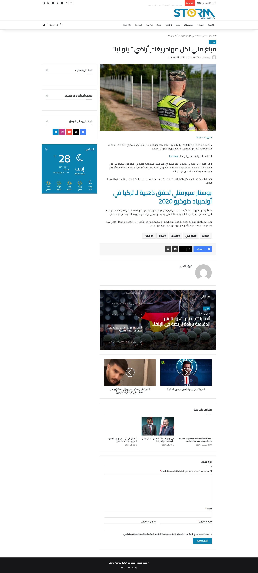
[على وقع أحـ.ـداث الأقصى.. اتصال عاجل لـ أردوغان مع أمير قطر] (158, 426)
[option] (158, 320)
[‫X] (76, 132)
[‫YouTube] (69, 132)
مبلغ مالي (190, 235)
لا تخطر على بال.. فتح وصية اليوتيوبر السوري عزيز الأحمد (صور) (122, 439)
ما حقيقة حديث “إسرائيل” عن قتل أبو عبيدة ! (165, 3)
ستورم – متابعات (204, 137)
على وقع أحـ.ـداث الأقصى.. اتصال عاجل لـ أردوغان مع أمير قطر (158, 439)
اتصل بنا (138, 25)
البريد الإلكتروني (205, 521)
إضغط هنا (173, 156)
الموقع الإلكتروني (148, 521)
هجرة (161, 235)
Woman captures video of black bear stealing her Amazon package (195, 439)
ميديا (178, 25)
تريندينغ (169, 25)
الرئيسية (211, 25)
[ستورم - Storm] (194, 14)
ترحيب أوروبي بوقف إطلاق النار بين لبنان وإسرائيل (179, 321)
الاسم (209, 508)
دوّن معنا (127, 25)
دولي (204, 35)
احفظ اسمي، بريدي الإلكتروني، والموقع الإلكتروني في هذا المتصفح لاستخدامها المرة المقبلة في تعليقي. (166, 534)
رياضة (159, 25)
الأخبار (201, 25)
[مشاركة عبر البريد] (175, 249)
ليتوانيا (205, 235)
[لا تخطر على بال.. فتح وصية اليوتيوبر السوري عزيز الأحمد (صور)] (120, 426)
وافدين (148, 235)
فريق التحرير (207, 57)
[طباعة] (168, 249)
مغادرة (174, 235)
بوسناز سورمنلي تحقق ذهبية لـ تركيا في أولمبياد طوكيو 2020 (162, 197)
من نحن (149, 25)
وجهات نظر (188, 25)
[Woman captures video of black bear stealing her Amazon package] (195, 426)
